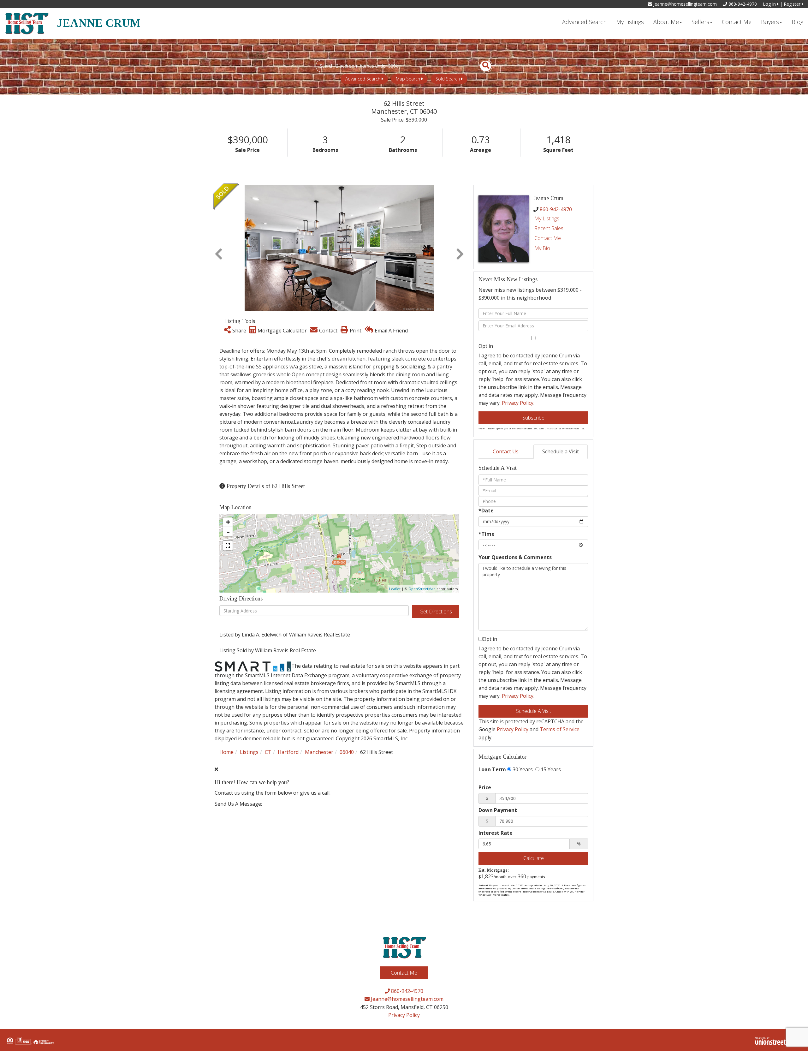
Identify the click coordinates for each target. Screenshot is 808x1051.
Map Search (408, 79)
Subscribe (533, 417)
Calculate (533, 858)
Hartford (288, 752)
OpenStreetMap (422, 588)
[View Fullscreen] (228, 545)
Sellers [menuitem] (700, 22)
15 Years (550, 769)
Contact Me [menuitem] (737, 22)
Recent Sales (548, 228)
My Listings (546, 218)
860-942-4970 (742, 4)
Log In (770, 4)
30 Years (522, 769)
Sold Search (448, 79)
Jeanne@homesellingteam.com (684, 4)
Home (226, 752)
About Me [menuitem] (666, 22)
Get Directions (435, 611)
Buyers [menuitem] (770, 22)
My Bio (542, 248)
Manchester (319, 752)
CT (268, 752)
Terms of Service (559, 729)
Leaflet (395, 588)
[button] (482, 66)
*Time (486, 533)
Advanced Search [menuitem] (584, 22)
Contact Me (547, 238)
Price (484, 787)
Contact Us (506, 451)
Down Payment (497, 810)
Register (793, 4)
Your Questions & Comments (515, 557)
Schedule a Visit (560, 451)
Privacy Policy (517, 402)
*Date (486, 510)
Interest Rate (495, 832)
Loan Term (492, 769)
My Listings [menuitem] (630, 22)
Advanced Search (362, 79)
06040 (347, 752)
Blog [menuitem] (797, 22)
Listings (249, 752)
